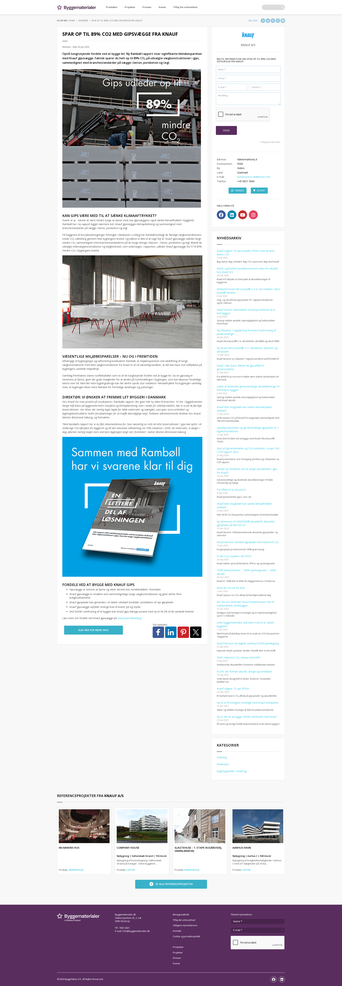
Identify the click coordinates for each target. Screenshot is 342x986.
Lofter (130, 869)
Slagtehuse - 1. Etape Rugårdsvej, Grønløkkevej (198, 849)
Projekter (130, 7)
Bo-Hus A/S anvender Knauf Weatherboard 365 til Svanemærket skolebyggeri (245, 603)
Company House (128, 847)
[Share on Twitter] (278, 20)
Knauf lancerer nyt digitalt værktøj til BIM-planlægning (248, 643)
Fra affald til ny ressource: (231, 489)
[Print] (283, 20)
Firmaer (147, 7)
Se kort (261, 190)
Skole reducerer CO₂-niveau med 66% (238, 657)
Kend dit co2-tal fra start (231, 588)
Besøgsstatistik (181, 914)
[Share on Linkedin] (268, 20)
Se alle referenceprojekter (174, 884)
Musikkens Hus (69, 847)
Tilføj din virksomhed (185, 7)
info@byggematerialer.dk (136, 931)
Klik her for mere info (93, 630)
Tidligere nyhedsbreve (185, 925)
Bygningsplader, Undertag (232, 771)
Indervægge (76, 869)
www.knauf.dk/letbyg (129, 618)
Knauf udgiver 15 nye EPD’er (233, 688)
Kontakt (177, 930)
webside (239, 190)
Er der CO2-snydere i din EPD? (234, 556)
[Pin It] (273, 20)
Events (162, 7)
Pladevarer (223, 764)
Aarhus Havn (241, 847)
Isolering (222, 757)
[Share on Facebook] (263, 20)
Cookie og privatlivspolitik (186, 936)
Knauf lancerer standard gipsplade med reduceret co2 (248, 542)
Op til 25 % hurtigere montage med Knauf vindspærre (247, 702)
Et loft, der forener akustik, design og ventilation (244, 671)
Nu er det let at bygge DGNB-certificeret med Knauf (247, 716)
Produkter (112, 7)
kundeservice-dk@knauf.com (253, 176)
